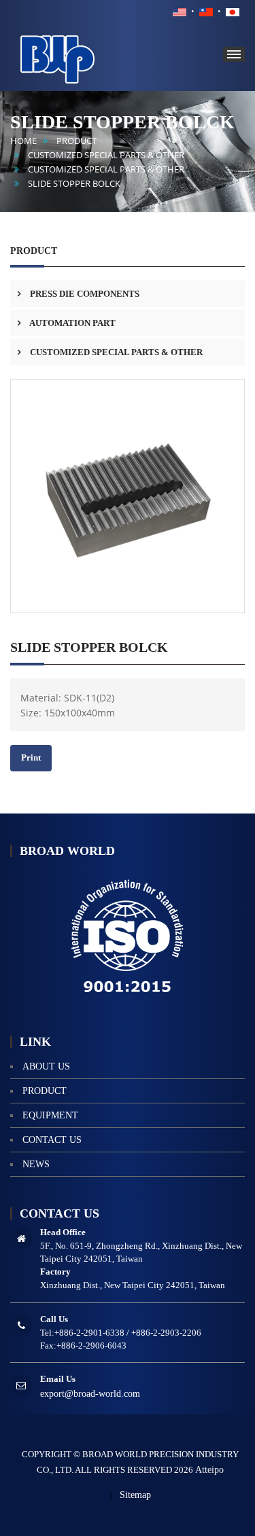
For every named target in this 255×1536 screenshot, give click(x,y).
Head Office (63, 1232)
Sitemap (135, 1495)
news (36, 1164)
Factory (55, 1271)
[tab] (127, 293)
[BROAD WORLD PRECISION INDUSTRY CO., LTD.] (78, 57)
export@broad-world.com (90, 1394)
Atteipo (209, 1470)
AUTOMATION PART (72, 323)
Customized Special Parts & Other (106, 169)
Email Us (57, 1379)
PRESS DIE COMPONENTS (83, 294)
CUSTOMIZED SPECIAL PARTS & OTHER (106, 155)
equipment (50, 1115)
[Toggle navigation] (234, 54)
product (76, 141)
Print (31, 757)
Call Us (54, 1319)
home (23, 141)
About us (46, 1066)
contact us (52, 1140)
